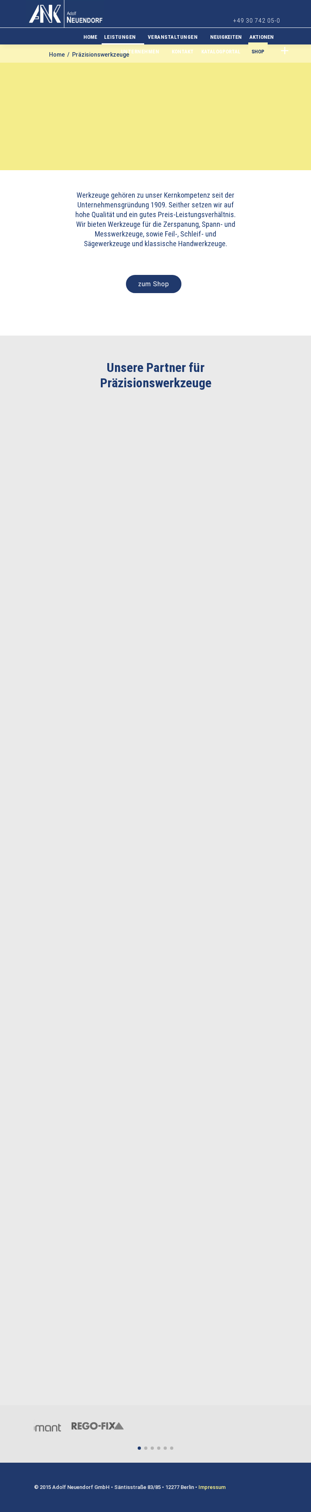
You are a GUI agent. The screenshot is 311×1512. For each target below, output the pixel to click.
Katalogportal (221, 52)
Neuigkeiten (226, 37)
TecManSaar (157, 1152)
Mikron (218, 586)
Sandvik (151, 444)
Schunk (85, 1152)
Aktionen (261, 37)
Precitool (85, 444)
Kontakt (183, 52)
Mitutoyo (85, 727)
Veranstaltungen (173, 37)
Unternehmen (140, 52)
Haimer (218, 444)
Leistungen (120, 37)
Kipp (218, 1152)
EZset (218, 869)
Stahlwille (154, 869)
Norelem (85, 1293)
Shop (257, 52)
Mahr (151, 727)
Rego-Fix (84, 586)
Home (90, 37)
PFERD (151, 1010)
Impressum (212, 1487)
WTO (218, 727)
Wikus (151, 586)
